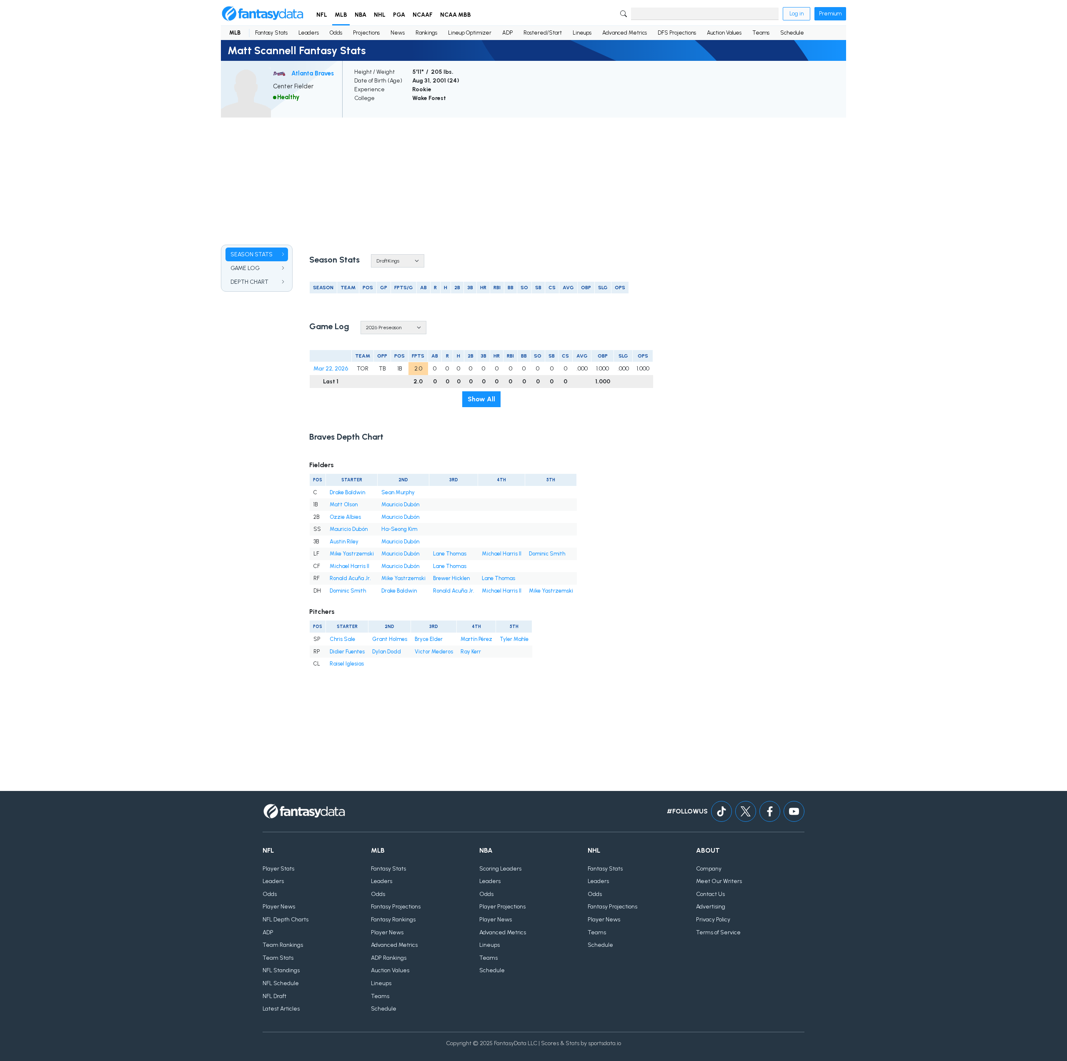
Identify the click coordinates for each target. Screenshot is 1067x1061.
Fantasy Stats (271, 33)
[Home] (262, 13)
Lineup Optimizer (469, 33)
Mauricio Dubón (400, 504)
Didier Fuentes (347, 651)
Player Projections (502, 906)
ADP (507, 33)
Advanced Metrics (624, 33)
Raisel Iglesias (347, 664)
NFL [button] (321, 14)
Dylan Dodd (386, 651)
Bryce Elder (429, 639)
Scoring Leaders (500, 868)
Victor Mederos (434, 651)
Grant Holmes (389, 639)
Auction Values (724, 33)
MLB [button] (341, 14)
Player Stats (278, 868)
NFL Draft (274, 996)
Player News (279, 906)
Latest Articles (281, 1008)
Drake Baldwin (347, 492)
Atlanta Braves (312, 73)
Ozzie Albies (345, 517)
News (398, 33)
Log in (796, 13)
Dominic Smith (547, 554)
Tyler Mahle (514, 639)
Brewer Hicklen (451, 578)
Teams (760, 33)
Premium (830, 13)
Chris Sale (342, 639)
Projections (366, 33)
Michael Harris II (501, 554)
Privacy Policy (713, 919)
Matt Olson (344, 504)
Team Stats (278, 957)
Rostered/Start (542, 33)
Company (708, 868)
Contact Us (710, 894)
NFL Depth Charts (285, 919)
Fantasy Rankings (393, 919)
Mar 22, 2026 (330, 368)
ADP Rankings (388, 957)
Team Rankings (283, 944)
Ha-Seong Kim (399, 529)
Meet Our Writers (719, 881)
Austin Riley (344, 541)
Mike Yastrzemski (352, 554)
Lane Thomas (449, 554)
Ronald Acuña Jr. (350, 578)
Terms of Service (718, 932)
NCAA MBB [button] (455, 14)
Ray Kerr (471, 651)
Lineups (582, 33)
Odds (336, 33)
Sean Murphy (398, 492)
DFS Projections (677, 33)
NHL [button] (380, 14)
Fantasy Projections (396, 906)
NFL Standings (281, 970)
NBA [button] (360, 14)
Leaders (308, 33)
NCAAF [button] (423, 14)
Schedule (792, 33)
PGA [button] (399, 14)
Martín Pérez (476, 639)
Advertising (710, 906)
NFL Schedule (281, 983)
